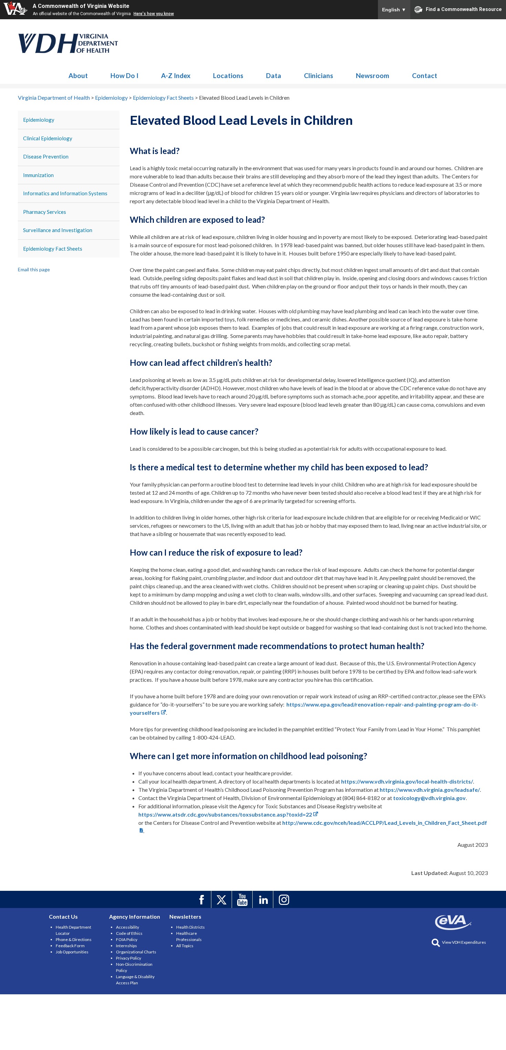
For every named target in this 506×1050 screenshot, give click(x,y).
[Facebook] (201, 899)
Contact (424, 75)
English (394, 9)
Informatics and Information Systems (65, 193)
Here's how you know (154, 13)
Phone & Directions (74, 939)
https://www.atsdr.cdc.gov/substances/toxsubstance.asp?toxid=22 (225, 814)
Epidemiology (68, 43)
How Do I (124, 75)
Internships (126, 945)
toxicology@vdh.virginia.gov (429, 798)
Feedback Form (70, 945)
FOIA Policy (126, 939)
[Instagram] (284, 899)
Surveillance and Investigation (57, 230)
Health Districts (190, 927)
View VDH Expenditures (464, 942)
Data (273, 75)
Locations (228, 75)
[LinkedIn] (263, 899)
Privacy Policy (128, 958)
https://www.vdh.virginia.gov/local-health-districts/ (407, 781)
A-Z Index (175, 75)
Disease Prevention (45, 156)
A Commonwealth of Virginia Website (81, 6)
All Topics (184, 945)
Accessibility (127, 927)
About (78, 75)
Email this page (34, 269)
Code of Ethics (129, 933)
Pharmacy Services (44, 212)
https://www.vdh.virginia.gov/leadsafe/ (430, 789)
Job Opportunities (72, 951)
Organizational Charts (136, 951)
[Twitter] (222, 899)
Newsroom (372, 75)
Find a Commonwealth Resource (464, 9)
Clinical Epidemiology (47, 138)
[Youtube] (243, 899)
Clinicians (318, 75)
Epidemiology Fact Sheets (52, 248)
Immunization (38, 175)
